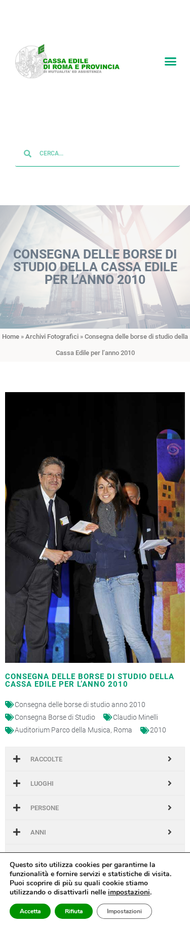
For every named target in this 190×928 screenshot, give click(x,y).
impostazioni (129, 892)
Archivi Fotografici (52, 337)
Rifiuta (74, 911)
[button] (170, 61)
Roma (122, 730)
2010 (158, 730)
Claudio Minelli (135, 718)
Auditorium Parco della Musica (62, 730)
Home (10, 337)
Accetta (30, 911)
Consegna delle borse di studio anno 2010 (80, 705)
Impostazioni (124, 911)
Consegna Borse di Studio (55, 718)
